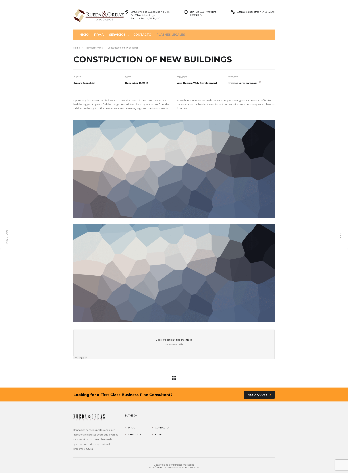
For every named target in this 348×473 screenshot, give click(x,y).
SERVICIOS (117, 34)
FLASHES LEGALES (171, 34)
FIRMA (99, 34)
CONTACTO (142, 34)
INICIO (84, 34)
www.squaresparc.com (242, 82)
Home (76, 47)
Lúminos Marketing (183, 464)
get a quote (257, 394)
